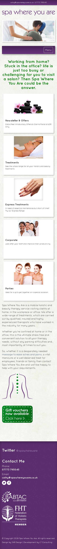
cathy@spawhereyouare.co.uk (22, 2)
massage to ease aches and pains (22, 354)
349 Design (17, 542)
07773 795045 (41, 2)
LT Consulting (46, 542)
